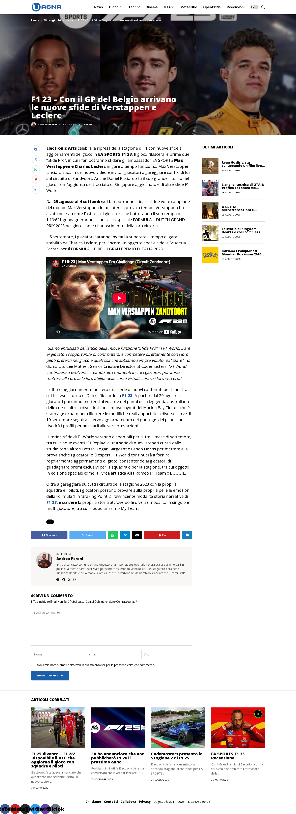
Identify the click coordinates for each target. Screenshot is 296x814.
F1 (50, 521)
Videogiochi (52, 20)
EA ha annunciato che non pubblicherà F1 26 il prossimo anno (118, 758)
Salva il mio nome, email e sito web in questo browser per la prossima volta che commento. (95, 665)
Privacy (145, 801)
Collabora (128, 801)
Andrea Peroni (48, 124)
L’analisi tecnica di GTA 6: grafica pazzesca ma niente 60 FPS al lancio (243, 187)
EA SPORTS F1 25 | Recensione (229, 756)
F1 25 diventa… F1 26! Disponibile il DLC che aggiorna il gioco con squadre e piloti (53, 760)
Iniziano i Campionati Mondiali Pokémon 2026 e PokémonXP (243, 254)
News (69, 20)
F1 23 (127, 395)
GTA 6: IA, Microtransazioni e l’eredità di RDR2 (238, 209)
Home (35, 20)
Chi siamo (93, 801)
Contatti (111, 801)
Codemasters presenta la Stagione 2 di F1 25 (177, 756)
